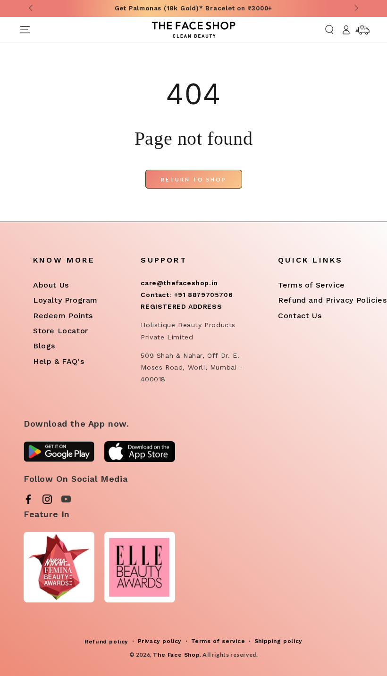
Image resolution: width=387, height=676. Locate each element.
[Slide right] (355, 8)
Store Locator (60, 330)
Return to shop (194, 179)
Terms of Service (311, 284)
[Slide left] (32, 8)
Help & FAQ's (58, 361)
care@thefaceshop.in (179, 283)
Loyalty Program (65, 300)
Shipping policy (278, 641)
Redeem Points (63, 315)
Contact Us (299, 315)
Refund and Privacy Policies (332, 300)
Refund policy (106, 641)
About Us (51, 284)
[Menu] (25, 29)
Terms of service (218, 641)
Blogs (44, 345)
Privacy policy (160, 641)
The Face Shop (176, 654)
